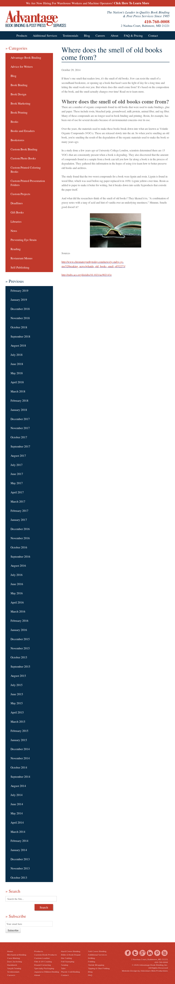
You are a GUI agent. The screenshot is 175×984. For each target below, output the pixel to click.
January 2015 (19, 740)
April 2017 (17, 492)
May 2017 (17, 483)
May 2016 (17, 593)
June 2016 (17, 584)
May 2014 (17, 813)
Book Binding (19, 85)
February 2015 (19, 731)
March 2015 (18, 722)
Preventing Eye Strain (24, 240)
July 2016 (17, 575)
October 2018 (19, 327)
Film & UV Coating (43, 962)
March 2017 (18, 501)
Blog (87, 35)
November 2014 (20, 758)
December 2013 (20, 859)
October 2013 (19, 877)
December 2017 (20, 419)
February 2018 (19, 400)
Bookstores (17, 140)
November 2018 (20, 318)
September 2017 (20, 446)
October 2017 (19, 437)
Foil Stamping (67, 962)
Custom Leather (42, 958)
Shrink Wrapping (96, 965)
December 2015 (20, 639)
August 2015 (18, 676)
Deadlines (17, 203)
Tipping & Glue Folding (99, 968)
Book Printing (19, 112)
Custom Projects (20, 194)
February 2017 (19, 511)
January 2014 (19, 850)
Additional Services (45, 35)
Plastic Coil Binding (70, 972)
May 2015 (17, 703)
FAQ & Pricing (133, 35)
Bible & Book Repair (71, 955)
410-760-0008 (157, 21)
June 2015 (17, 694)
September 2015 (20, 666)
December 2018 (20, 309)
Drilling (91, 958)
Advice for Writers (22, 67)
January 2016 (19, 630)
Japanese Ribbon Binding (46, 972)
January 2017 (19, 520)
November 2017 (20, 428)
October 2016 (19, 547)
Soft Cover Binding (97, 951)
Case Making (13, 958)
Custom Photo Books (23, 158)
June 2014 (17, 804)
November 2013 (20, 868)
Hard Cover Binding (70, 951)
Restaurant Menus (21, 258)
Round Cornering (42, 965)
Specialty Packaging (44, 968)
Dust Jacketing (14, 962)
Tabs (63, 968)
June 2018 (17, 364)
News (14, 231)
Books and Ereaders (23, 131)
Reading (16, 249)
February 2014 (19, 841)
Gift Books (17, 212)
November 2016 (20, 538)
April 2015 (17, 712)
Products (21, 35)
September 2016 (20, 556)
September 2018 (20, 336)
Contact (153, 35)
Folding (91, 962)
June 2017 (17, 474)
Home (10, 951)
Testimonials (70, 35)
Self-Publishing (20, 267)
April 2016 (17, 602)
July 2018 (17, 355)
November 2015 (20, 648)
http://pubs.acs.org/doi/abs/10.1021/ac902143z (87, 275)
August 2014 (18, 786)
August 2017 (18, 456)
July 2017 (17, 465)
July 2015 (17, 685)
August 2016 (18, 566)
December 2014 (20, 749)
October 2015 (19, 657)
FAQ (90, 975)
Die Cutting (66, 958)
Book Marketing (20, 103)
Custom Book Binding (24, 149)
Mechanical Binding (16, 955)
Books (14, 122)
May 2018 (17, 373)
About (114, 35)
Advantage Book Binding (26, 57)
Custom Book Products (45, 955)
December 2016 (20, 529)
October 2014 (19, 767)
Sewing (64, 965)
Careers (100, 35)
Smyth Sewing (14, 968)
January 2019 (19, 300)
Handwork (12, 965)
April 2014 (17, 822)
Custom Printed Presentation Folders (28, 183)
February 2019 (19, 291)
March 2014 (18, 832)
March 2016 (18, 611)
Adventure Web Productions (154, 971)
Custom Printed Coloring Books (26, 170)
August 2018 (18, 345)
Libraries (16, 221)
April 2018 (17, 382)
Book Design (18, 94)
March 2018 (18, 391)
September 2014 (20, 777)
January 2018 (19, 410)
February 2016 (19, 621)
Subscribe (13, 930)
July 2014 (17, 795)
